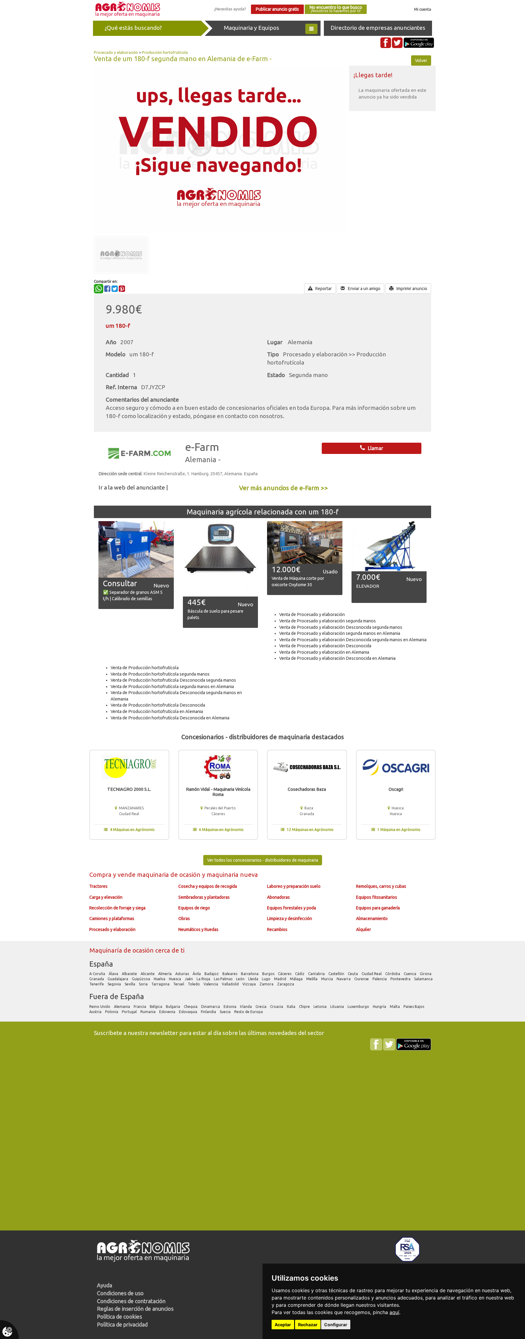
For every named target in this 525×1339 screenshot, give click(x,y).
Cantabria (317, 974)
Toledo (194, 984)
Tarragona (160, 984)
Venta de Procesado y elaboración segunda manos (327, 620)
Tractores (98, 886)
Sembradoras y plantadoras (204, 897)
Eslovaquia (188, 1012)
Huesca (175, 979)
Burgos (268, 974)
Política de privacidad (122, 1324)
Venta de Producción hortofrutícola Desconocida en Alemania (170, 717)
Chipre (305, 1007)
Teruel (179, 984)
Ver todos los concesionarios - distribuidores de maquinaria (262, 860)
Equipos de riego (194, 907)
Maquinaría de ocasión (122, 950)
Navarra (344, 979)
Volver (421, 60)
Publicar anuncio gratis (277, 9)
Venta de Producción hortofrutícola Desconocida (158, 705)
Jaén (189, 979)
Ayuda (104, 1285)
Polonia (112, 1012)
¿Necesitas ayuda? (230, 9)
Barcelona (250, 974)
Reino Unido (100, 1007)
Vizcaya (249, 984)
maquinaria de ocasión (169, 874)
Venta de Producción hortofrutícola (145, 667)
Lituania (337, 1007)
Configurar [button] (335, 1324)
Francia (140, 1007)
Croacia (277, 1007)
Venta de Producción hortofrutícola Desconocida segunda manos (173, 680)
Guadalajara (118, 979)
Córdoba (393, 974)
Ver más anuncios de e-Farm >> (283, 487)
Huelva (160, 979)
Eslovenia (167, 1012)
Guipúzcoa (141, 979)
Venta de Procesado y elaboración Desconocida (325, 645)
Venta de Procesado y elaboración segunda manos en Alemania (339, 633)
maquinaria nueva (232, 874)
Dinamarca (211, 1007)
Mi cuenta (422, 9)
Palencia (380, 979)
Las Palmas (223, 979)
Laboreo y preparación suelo (294, 886)
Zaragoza (286, 984)
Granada (97, 979)
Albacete (130, 974)
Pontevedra (400, 979)
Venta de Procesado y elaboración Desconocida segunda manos (340, 627)
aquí (394, 1312)
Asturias (182, 974)
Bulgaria (173, 1007)
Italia (291, 1007)
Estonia (230, 1007)
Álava (114, 974)
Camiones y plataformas (111, 918)
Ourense (362, 979)
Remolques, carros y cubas (381, 886)
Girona (426, 974)
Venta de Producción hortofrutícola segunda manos (160, 674)
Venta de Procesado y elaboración (312, 614)
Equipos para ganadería (378, 907)
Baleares (230, 974)
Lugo (266, 979)
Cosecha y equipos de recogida (207, 886)
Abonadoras (278, 897)
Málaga (297, 979)
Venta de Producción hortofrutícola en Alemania (157, 711)
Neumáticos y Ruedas (198, 929)
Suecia (226, 1012)
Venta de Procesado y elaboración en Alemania (324, 652)
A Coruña (97, 974)
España (101, 964)
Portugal (130, 1012)
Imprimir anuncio (411, 288)
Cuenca (410, 974)
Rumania (148, 1012)
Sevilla (130, 984)
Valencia (211, 984)
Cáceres (285, 974)
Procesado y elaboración (116, 52)
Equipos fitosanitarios (376, 897)
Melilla (312, 979)
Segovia (115, 984)
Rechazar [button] (307, 1324)
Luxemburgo (359, 1007)
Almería (165, 974)
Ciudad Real (372, 974)
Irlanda (246, 1007)
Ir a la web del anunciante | (133, 487)
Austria (95, 1012)
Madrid (280, 979)
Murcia (327, 979)
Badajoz (212, 974)
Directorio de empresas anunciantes (378, 27)
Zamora (266, 984)
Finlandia (209, 1012)
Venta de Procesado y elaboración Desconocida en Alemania (337, 658)
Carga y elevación (105, 897)
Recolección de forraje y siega (117, 907)
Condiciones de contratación (131, 1301)
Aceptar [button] (283, 1324)
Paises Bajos (414, 1007)
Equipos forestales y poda (291, 907)
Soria (144, 984)
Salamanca (424, 979)
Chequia (191, 1007)
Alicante (148, 974)
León (240, 979)
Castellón (336, 974)
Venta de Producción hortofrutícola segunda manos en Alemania (172, 686)
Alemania (122, 1007)
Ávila (197, 974)
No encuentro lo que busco (335, 9)
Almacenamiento (372, 918)
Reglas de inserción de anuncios (135, 1309)
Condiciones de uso (120, 1293)
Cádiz (300, 974)
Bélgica (156, 1007)
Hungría (380, 1007)
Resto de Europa (249, 1012)
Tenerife (97, 984)
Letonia (321, 1007)
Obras (184, 918)
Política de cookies (119, 1316)
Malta (395, 1007)
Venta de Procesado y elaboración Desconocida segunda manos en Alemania (353, 639)
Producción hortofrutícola (165, 52)
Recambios (277, 929)
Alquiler (363, 929)
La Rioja (204, 979)
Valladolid (231, 984)
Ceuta (353, 974)
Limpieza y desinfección (289, 918)
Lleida (253, 979)
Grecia (261, 1007)
